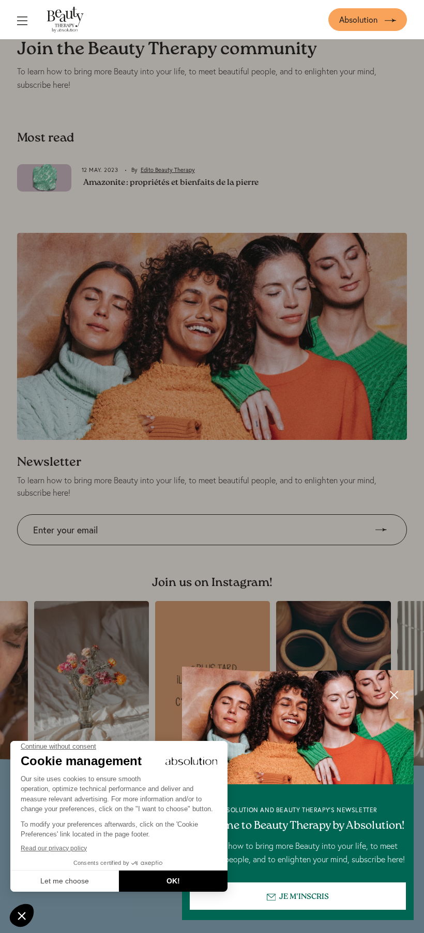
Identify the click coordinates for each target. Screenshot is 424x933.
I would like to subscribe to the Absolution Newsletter (112, 552)
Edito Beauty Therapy (168, 169)
